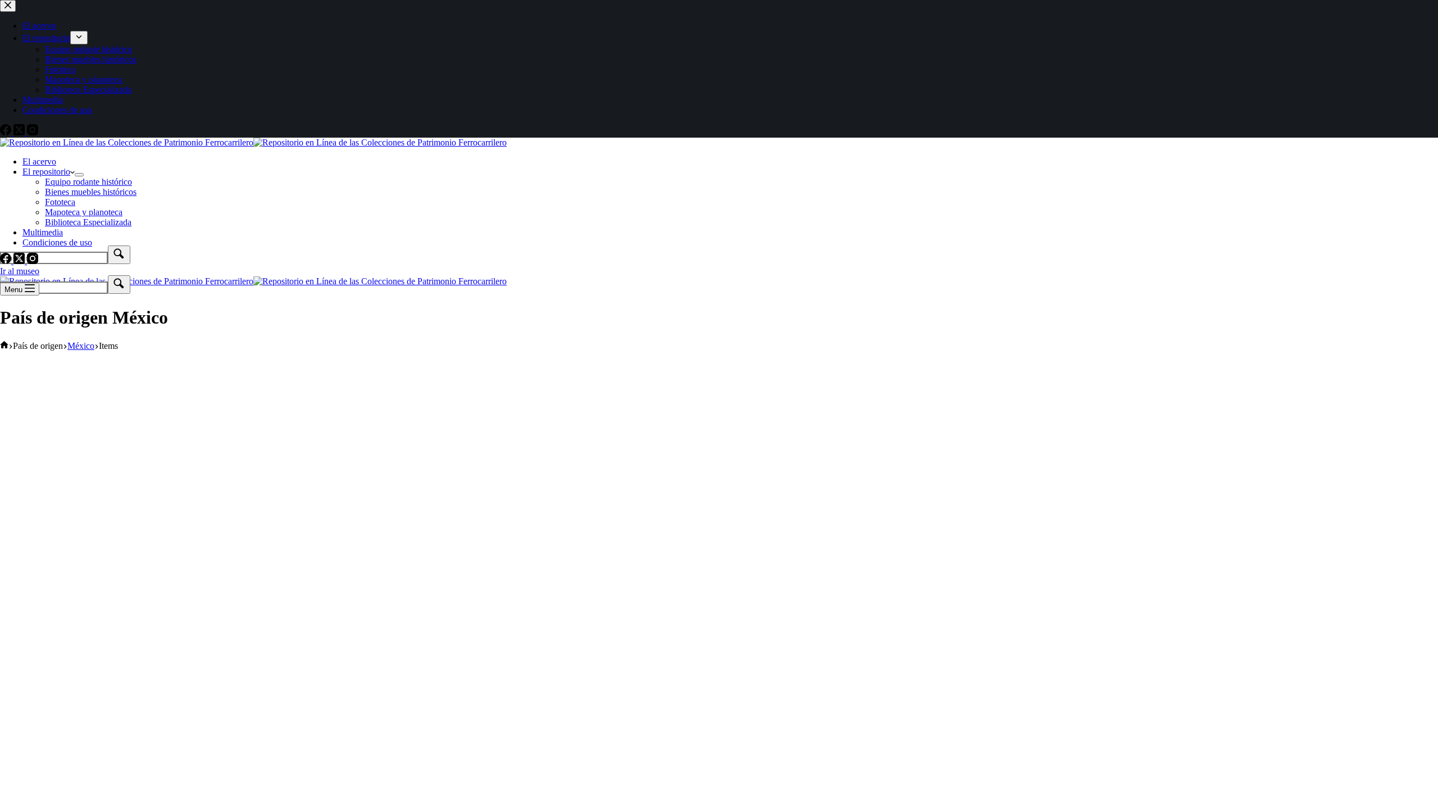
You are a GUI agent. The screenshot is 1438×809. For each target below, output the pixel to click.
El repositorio (46, 171)
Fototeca (60, 202)
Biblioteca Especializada (88, 222)
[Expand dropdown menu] (79, 174)
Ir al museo (19, 271)
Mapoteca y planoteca (83, 212)
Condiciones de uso (57, 242)
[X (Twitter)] (20, 261)
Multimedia (42, 232)
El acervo (39, 161)
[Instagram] (32, 261)
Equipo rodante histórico (88, 182)
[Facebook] (6, 261)
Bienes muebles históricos (90, 192)
